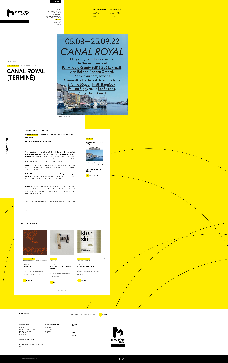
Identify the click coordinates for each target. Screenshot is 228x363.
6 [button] (65, 291)
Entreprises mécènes (55, 12)
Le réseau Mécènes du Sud (54, 11)
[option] (28, 70)
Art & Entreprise (23, 333)
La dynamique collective (25, 327)
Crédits (74, 335)
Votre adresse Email (76, 314)
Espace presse (57, 22)
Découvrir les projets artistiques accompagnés (31, 345)
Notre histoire (48, 327)
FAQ (60, 21)
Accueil (59, 9)
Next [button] (104, 259)
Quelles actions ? (49, 331)
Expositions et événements (54, 17)
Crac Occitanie (32, 135)
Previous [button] (20, 259)
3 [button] (61, 291)
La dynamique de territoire (25, 343)
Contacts (58, 24)
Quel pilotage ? (49, 329)
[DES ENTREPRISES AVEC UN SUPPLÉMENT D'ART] (17, 14)
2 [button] (60, 291)
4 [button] (63, 291)
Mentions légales (76, 334)
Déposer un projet (23, 346)
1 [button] (59, 291)
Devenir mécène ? (56, 14)
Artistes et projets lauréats (53, 16)
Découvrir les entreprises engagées (28, 329)
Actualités (58, 19)
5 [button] (64, 291)
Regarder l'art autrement (25, 331)
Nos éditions (48, 333)
